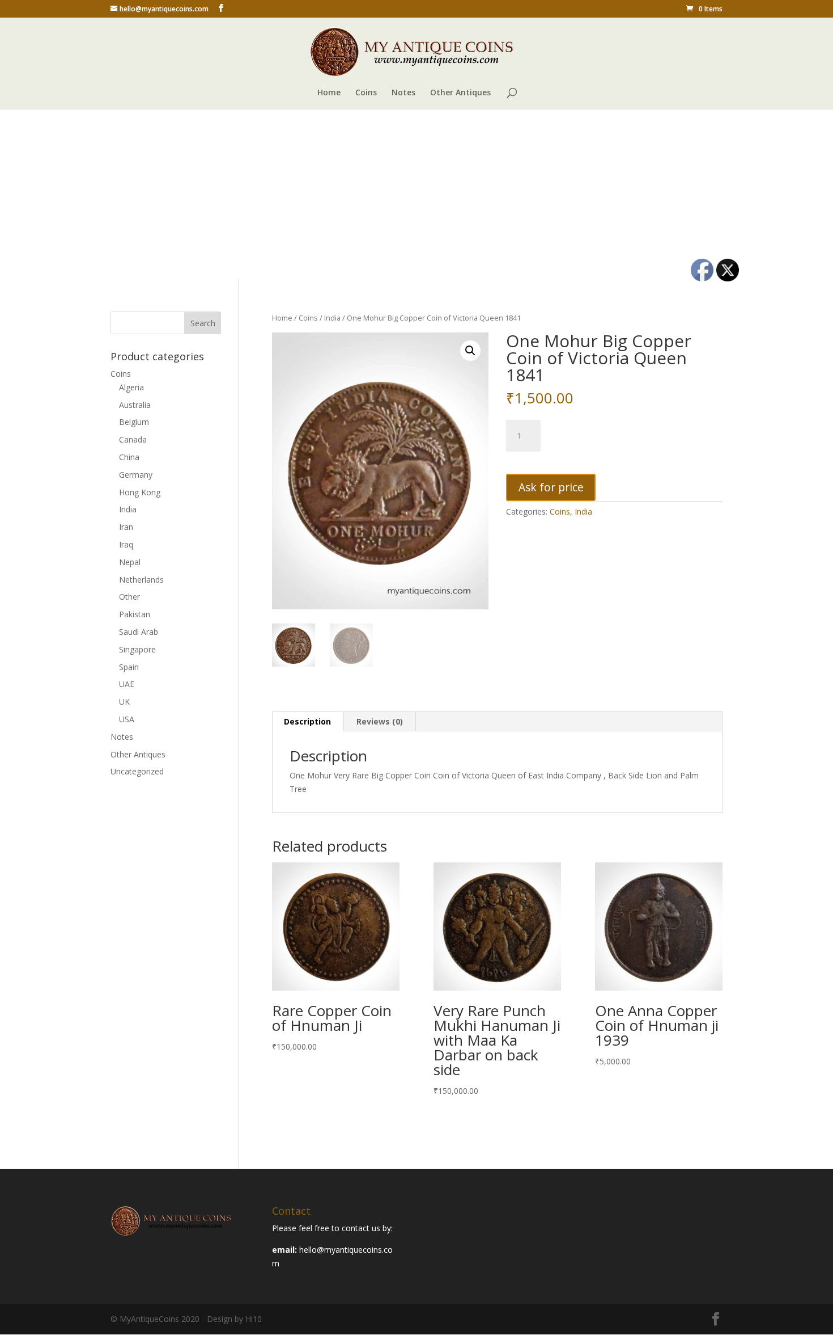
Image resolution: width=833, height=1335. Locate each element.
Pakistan (134, 614)
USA (126, 719)
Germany (135, 474)
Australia (135, 404)
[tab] (307, 721)
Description (307, 721)
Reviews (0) (379, 721)
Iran (126, 526)
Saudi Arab (138, 631)
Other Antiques (460, 93)
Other (129, 596)
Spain (129, 667)
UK (124, 701)
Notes (403, 93)
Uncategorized (137, 771)
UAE (126, 684)
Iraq (126, 544)
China (129, 457)
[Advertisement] (416, 193)
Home (329, 93)
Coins (366, 93)
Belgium (134, 421)
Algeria (131, 387)
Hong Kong (139, 492)
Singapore (137, 649)
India (332, 318)
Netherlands (141, 579)
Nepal (130, 562)
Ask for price (551, 487)
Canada (133, 439)
